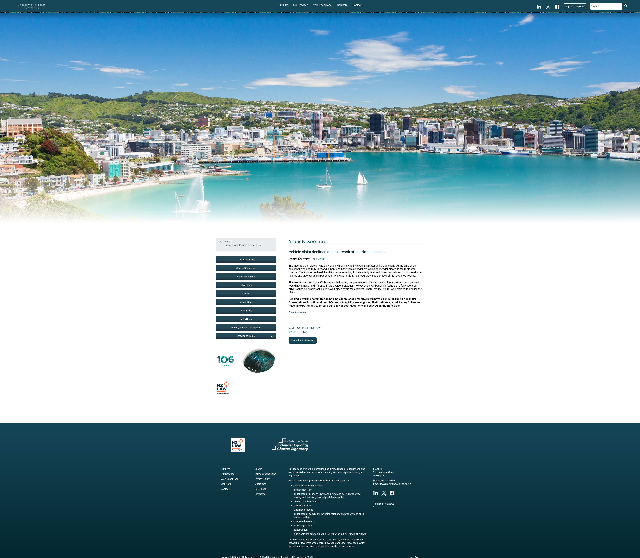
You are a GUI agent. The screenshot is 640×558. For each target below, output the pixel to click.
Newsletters (246, 302)
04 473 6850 (388, 480)
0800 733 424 (298, 332)
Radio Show (246, 319)
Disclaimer (260, 484)
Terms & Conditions (265, 474)
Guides (246, 293)
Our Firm (283, 5)
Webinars (342, 5)
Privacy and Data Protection (246, 327)
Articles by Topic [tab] (246, 336)
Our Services (300, 5)
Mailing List (246, 310)
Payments (260, 494)
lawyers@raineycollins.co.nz (395, 484)
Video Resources (246, 276)
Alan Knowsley (297, 312)
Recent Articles (246, 259)
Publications (246, 285)
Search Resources (246, 268)
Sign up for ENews (575, 6)
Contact (357, 5)
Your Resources (322, 5)
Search (258, 469)
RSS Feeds (260, 489)
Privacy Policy (262, 479)
